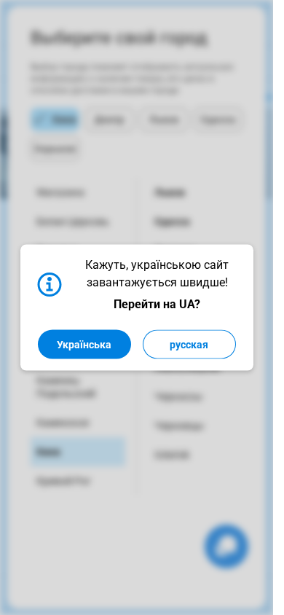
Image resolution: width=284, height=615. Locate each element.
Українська (84, 344)
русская (189, 344)
